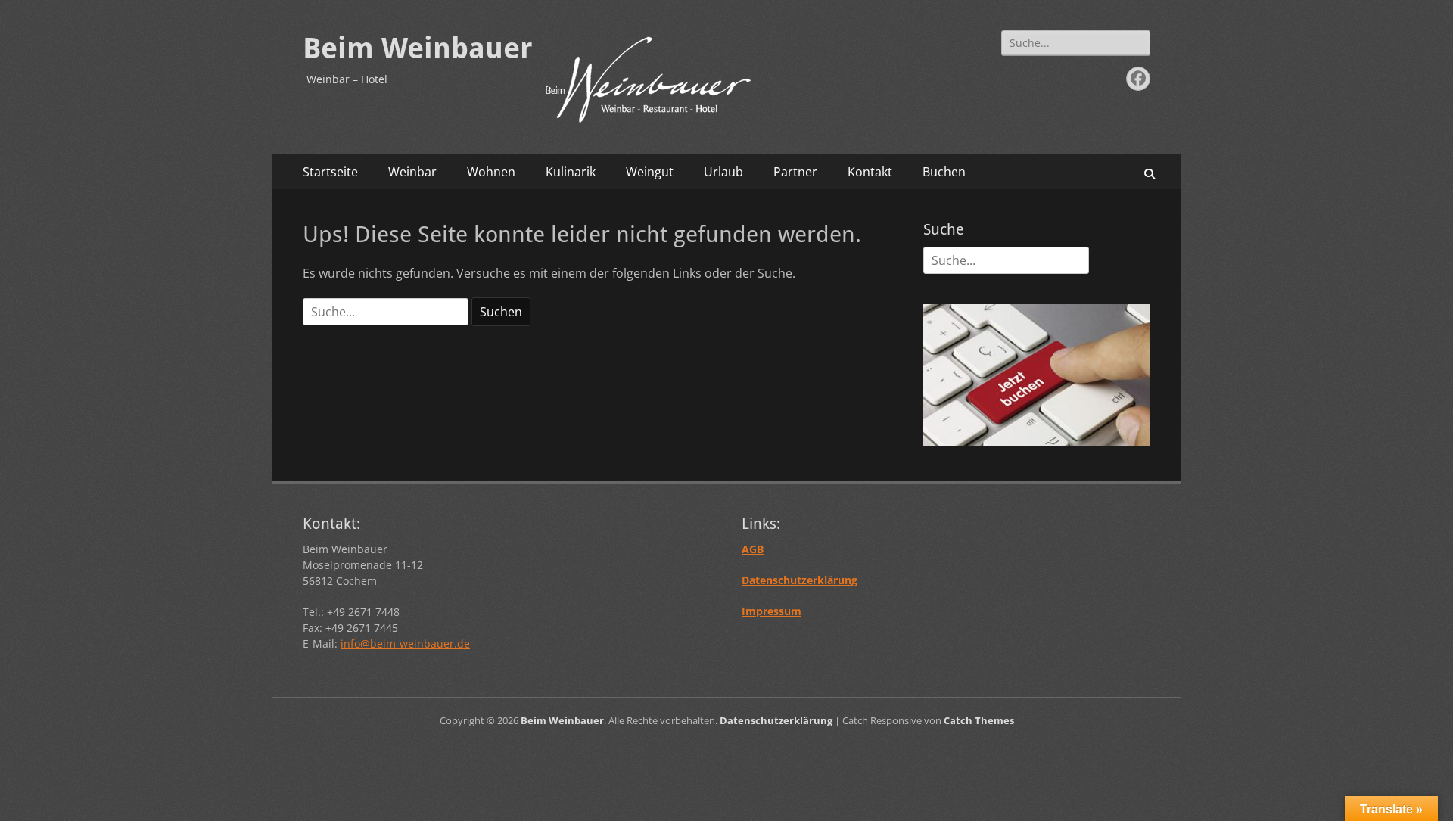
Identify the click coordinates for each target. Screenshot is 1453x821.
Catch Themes (979, 720)
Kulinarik (571, 171)
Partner (795, 171)
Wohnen (491, 171)
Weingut (650, 171)
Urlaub (723, 171)
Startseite (330, 171)
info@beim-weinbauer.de (405, 643)
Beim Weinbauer (418, 48)
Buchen (944, 171)
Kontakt (870, 171)
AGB (753, 549)
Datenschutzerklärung (776, 720)
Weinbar (412, 171)
